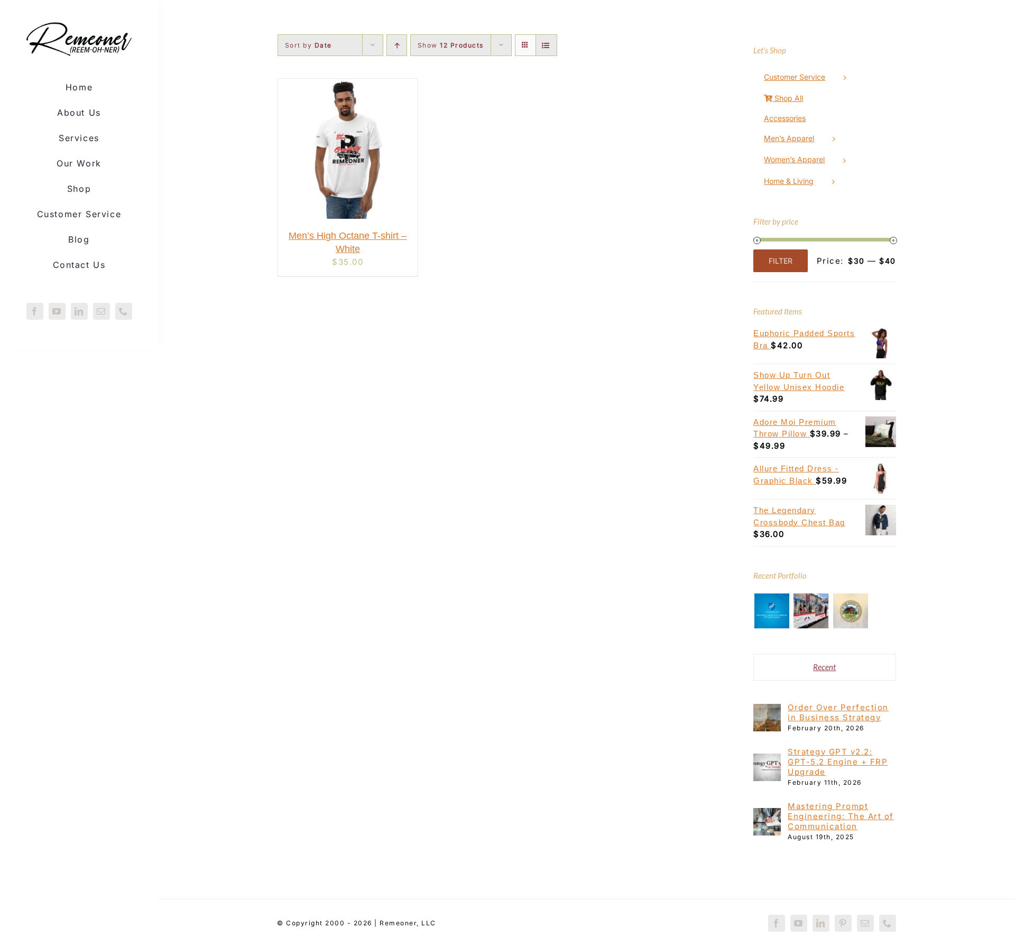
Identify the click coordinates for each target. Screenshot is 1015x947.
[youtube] (57, 311)
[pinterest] (843, 923)
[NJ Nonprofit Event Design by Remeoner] (811, 611)
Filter (780, 260)
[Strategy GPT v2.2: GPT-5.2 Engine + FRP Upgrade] (767, 759)
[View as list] (546, 45)
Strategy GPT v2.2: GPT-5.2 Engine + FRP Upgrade (838, 762)
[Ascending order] (396, 45)
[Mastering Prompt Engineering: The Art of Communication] (767, 814)
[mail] (101, 311)
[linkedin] (79, 311)
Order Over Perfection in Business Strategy (838, 712)
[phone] (123, 311)
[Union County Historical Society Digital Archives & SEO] (850, 611)
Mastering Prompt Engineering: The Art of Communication (841, 816)
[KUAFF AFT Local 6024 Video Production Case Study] (771, 611)
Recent (824, 667)
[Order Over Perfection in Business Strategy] (767, 709)
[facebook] (34, 311)
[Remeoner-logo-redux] (79, 23)
